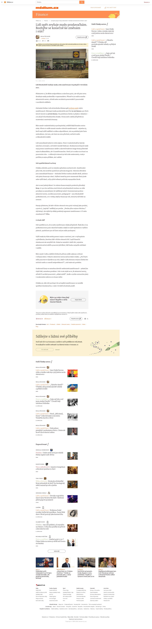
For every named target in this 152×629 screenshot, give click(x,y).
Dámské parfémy (72, 608)
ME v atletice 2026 (67, 596)
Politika (38, 453)
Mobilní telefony (55, 608)
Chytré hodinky (99, 608)
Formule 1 (65, 598)
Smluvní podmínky (61, 617)
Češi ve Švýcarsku (94, 596)
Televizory (92, 608)
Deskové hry (86, 608)
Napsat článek (78, 299)
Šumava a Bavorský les (95, 594)
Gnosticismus (40, 464)
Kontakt (76, 617)
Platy (37, 326)
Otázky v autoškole (108, 598)
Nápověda (70, 617)
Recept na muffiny (80, 592)
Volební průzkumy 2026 (41, 592)
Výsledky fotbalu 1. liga (68, 592)
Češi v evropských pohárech (95, 604)
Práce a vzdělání (98, 53)
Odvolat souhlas (104, 617)
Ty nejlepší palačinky (81, 590)
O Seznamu (52, 617)
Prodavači (52, 324)
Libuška (38, 507)
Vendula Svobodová (42, 450)
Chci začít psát (111, 7)
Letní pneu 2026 (107, 590)
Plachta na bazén (61, 606)
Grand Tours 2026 (53, 600)
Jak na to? (57, 349)
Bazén (54, 606)
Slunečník (74, 606)
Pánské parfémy (107, 608)
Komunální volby (40, 600)
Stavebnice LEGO (63, 608)
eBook (39, 40)
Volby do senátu (39, 598)
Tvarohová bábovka (80, 596)
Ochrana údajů (83, 617)
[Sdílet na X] (87, 319)
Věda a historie (41, 481)
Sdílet (45, 40)
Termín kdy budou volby (41, 596)
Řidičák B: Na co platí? (109, 596)
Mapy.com (61, 604)
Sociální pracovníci (76, 324)
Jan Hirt (51, 594)
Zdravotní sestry (66, 324)
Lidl (47, 324)
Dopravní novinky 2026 (109, 594)
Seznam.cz (147, 2)
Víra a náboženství (43, 467)
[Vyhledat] (81, 2)
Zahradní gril (99, 606)
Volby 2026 (38, 590)
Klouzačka (80, 606)
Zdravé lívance (79, 594)
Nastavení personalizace (75, 619)
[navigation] (2, 2)
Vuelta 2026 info (53, 590)
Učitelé (58, 324)
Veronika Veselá (41, 493)
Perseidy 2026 (77, 604)
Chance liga (65, 590)
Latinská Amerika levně (95, 598)
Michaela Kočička (41, 536)
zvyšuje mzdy (73, 108)
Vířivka (104, 606)
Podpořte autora (81, 37)
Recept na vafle (80, 598)
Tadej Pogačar (52, 596)
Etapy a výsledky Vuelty (54, 592)
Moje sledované (96, 7)
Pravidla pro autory (94, 617)
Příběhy (39, 525)
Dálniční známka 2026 (109, 592)
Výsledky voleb (39, 594)
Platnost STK (107, 600)
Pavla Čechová (45, 36)
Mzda (83, 324)
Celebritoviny (40, 522)
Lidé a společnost (98, 29)
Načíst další (56, 551)
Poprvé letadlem (94, 592)
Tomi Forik (39, 478)
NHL (64, 600)
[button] (62, 63)
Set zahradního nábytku (89, 606)
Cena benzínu (84, 604)
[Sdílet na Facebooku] (85, 319)
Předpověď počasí (68, 604)
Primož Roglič (52, 598)
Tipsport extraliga (67, 594)
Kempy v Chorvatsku (95, 590)
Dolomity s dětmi (94, 600)
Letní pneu (80, 608)
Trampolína (68, 606)
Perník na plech (80, 600)
